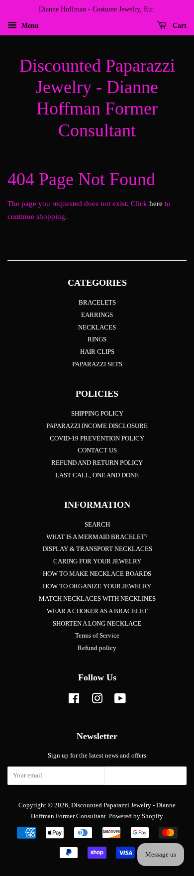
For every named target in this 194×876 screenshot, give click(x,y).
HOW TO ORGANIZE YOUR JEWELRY (97, 586)
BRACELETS (97, 302)
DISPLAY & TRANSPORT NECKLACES (97, 549)
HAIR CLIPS (97, 351)
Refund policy (97, 648)
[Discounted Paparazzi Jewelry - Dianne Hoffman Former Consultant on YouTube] (120, 700)
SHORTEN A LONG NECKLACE (97, 623)
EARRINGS (97, 315)
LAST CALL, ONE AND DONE (97, 475)
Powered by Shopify (136, 816)
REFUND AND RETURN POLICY (97, 462)
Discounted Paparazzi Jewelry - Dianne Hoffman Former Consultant (97, 98)
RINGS (97, 339)
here (156, 204)
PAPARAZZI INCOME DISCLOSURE (97, 426)
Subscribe (145, 778)
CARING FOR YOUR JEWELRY (97, 561)
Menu (29, 25)
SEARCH (97, 524)
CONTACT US (97, 450)
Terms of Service (97, 635)
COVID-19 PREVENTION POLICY (97, 438)
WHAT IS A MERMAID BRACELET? (97, 537)
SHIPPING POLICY (97, 413)
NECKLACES (97, 327)
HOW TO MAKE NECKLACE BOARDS (97, 573)
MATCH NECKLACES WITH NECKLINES (97, 598)
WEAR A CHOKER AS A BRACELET (97, 611)
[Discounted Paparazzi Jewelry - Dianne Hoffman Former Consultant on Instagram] (97, 700)
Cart (179, 25)
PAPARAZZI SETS (97, 364)
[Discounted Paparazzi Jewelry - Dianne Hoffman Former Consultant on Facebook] (74, 700)
